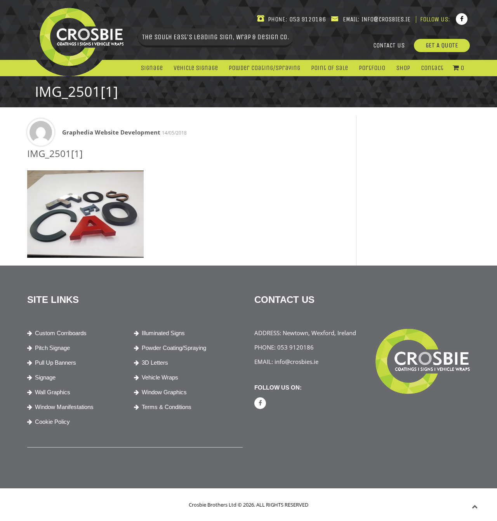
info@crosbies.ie (385, 19)
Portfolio (372, 68)
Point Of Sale (329, 68)
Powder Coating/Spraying (264, 68)
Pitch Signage (52, 347)
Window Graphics (164, 392)
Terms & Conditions (166, 407)
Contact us (389, 45)
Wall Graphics (52, 392)
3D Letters (155, 362)
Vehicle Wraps (160, 377)
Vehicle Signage (196, 68)
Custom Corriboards (61, 333)
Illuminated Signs (163, 333)
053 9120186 (307, 19)
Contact (432, 68)
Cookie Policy (52, 421)
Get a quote (442, 45)
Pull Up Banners (55, 362)
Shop (403, 68)
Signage (152, 68)
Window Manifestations (64, 407)
